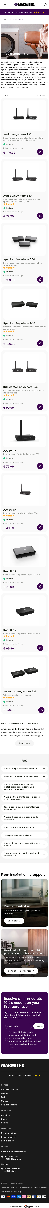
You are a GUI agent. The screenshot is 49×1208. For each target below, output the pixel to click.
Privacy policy (24, 1188)
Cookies (34, 1188)
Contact (4, 1101)
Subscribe (38, 1026)
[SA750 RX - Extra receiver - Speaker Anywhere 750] (24, 551)
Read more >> (22, 87)
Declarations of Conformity (11, 1191)
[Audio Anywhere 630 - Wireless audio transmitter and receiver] (24, 176)
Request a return (9, 1105)
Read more (24, 743)
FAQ (3, 1097)
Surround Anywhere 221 (19, 691)
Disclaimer (43, 1188)
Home (6, 19)
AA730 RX (9, 450)
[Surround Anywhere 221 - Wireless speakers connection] (24, 672)
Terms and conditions (9, 1188)
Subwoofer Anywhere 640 (21, 386)
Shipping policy (8, 1137)
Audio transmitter (16, 19)
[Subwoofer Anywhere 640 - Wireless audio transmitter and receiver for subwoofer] (24, 367)
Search (4, 1123)
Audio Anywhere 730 (17, 134)
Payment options (9, 1133)
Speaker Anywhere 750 (19, 259)
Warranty (5, 1093)
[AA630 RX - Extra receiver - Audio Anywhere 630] (24, 490)
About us (5, 1115)
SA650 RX (9, 630)
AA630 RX (10, 509)
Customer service (9, 1089)
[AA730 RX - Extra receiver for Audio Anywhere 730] (24, 431)
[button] (5, 4)
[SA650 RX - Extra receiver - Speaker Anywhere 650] (24, 610)
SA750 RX (9, 571)
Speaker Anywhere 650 (19, 323)
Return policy (7, 1141)
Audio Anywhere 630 (17, 195)
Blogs (4, 1119)
